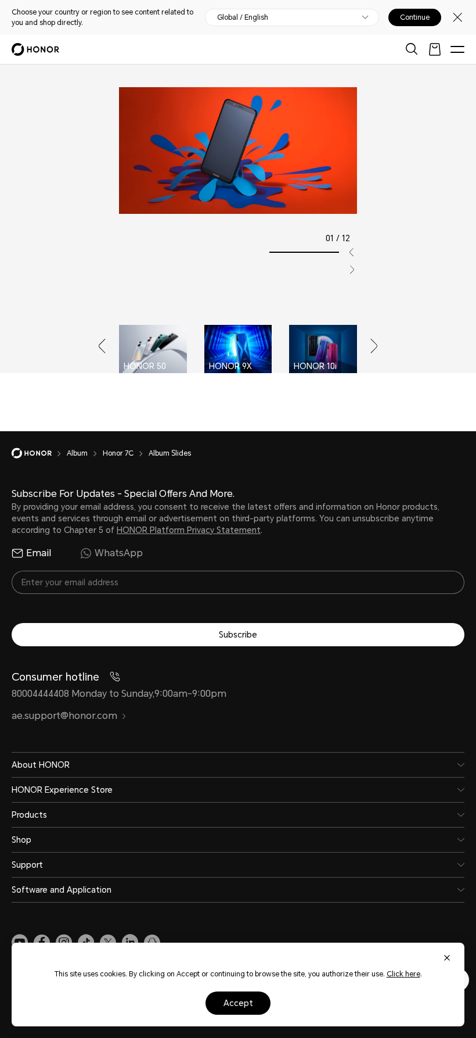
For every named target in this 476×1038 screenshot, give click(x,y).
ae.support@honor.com (64, 715)
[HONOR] (39, 453)
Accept (238, 1003)
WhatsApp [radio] (119, 553)
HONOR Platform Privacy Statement (189, 530)
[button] (347, 252)
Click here (403, 974)
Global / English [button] (242, 17)
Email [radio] (38, 553)
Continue (415, 17)
